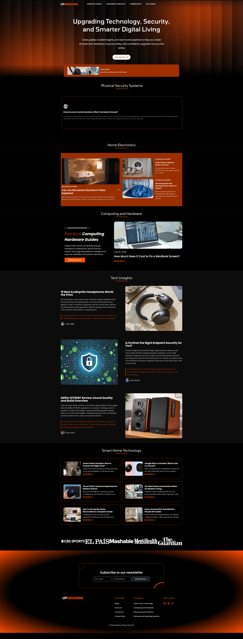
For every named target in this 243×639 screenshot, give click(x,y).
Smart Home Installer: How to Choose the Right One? (97, 464)
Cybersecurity (135, 4)
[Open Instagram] (165, 603)
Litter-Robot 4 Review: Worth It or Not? (164, 163)
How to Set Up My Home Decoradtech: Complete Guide (98, 510)
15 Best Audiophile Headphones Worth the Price (87, 293)
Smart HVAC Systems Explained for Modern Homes (100, 487)
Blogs (117, 603)
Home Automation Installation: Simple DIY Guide (160, 510)
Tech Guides (150, 4)
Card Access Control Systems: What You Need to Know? (90, 112)
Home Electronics (94, 4)
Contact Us (119, 612)
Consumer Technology (115, 4)
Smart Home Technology (143, 603)
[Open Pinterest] (168, 603)
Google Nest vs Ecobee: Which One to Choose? (161, 464)
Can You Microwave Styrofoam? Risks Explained (83, 192)
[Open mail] (172, 603)
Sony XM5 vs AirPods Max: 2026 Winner (114, 72)
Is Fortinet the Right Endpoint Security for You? (153, 344)
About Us (118, 608)
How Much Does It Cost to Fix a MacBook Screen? (147, 256)
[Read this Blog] (118, 190)
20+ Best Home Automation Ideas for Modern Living (161, 487)
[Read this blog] (153, 308)
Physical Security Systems (144, 612)
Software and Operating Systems (146, 616)
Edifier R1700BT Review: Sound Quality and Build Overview (87, 399)
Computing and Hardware (144, 608)
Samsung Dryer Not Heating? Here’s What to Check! (166, 185)
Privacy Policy (120, 616)
